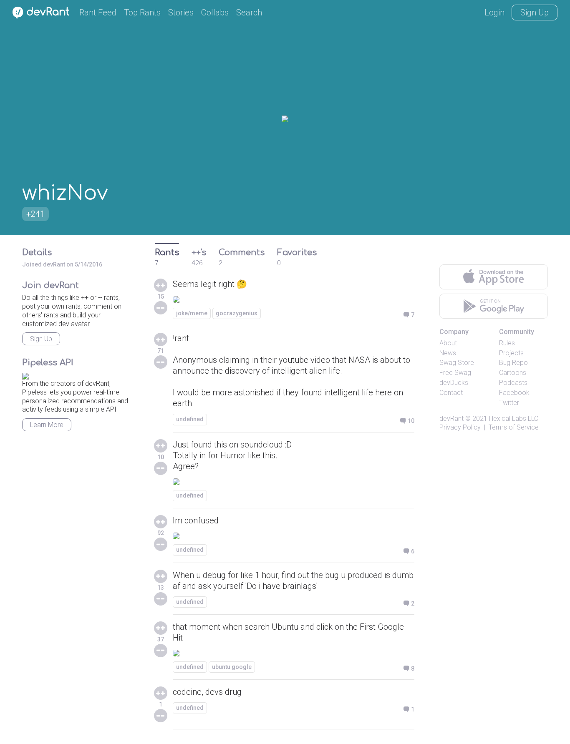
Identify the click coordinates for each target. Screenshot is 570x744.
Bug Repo (513, 363)
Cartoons (512, 373)
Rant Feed (97, 13)
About (448, 343)
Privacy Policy (460, 427)
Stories (181, 13)
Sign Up (534, 13)
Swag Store (456, 363)
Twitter (509, 403)
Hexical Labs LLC (513, 418)
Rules (507, 343)
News (447, 353)
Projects (511, 353)
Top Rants (142, 13)
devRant (451, 418)
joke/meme (191, 313)
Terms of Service (514, 427)
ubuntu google (232, 667)
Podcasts (513, 383)
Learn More (46, 425)
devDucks (453, 383)
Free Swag (455, 373)
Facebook (514, 393)
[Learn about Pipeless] (25, 375)
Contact (451, 393)
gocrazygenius (236, 313)
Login (494, 13)
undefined (190, 419)
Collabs (215, 13)
